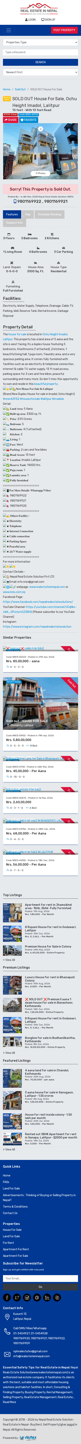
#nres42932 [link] (11, 399)
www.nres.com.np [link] (14, 592)
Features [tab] (12, 214)
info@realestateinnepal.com (31, 1356)
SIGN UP (49, 19)
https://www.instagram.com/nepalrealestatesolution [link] (37, 626)
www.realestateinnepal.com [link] (47, 587)
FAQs (6, 1182)
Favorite (30, 120)
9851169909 (21, 1343)
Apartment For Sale (15, 1256)
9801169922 (56, 1338)
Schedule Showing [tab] (49, 214)
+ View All (9, 960)
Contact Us (10, 1213)
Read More (9, 1402)
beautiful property (46, 384)
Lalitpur (7, 339)
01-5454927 (21, 1333)
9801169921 (39, 1338)
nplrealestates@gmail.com (30, 1351)
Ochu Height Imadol (55, 334)
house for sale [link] (17, 334)
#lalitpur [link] (45, 399)
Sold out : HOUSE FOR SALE (27, 721)
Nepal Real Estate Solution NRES (55, 196)
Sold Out (20, 89)
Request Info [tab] (14, 222)
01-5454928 (39, 1333)
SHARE (12, 120)
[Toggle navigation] (8, 30)
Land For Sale (11, 1188)
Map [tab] (27, 214)
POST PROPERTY (64, 30)
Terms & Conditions (15, 1206)
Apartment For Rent (16, 1249)
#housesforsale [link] (30, 399)
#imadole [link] (58, 399)
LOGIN (32, 19)
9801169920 (21, 1338)
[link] (38, 602)
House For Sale (12, 1230)
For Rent (8, 1243)
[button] (6, 151)
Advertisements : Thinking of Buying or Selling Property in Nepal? (39, 1198)
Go (40, 1287)
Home (6, 89)
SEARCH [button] (40, 62)
